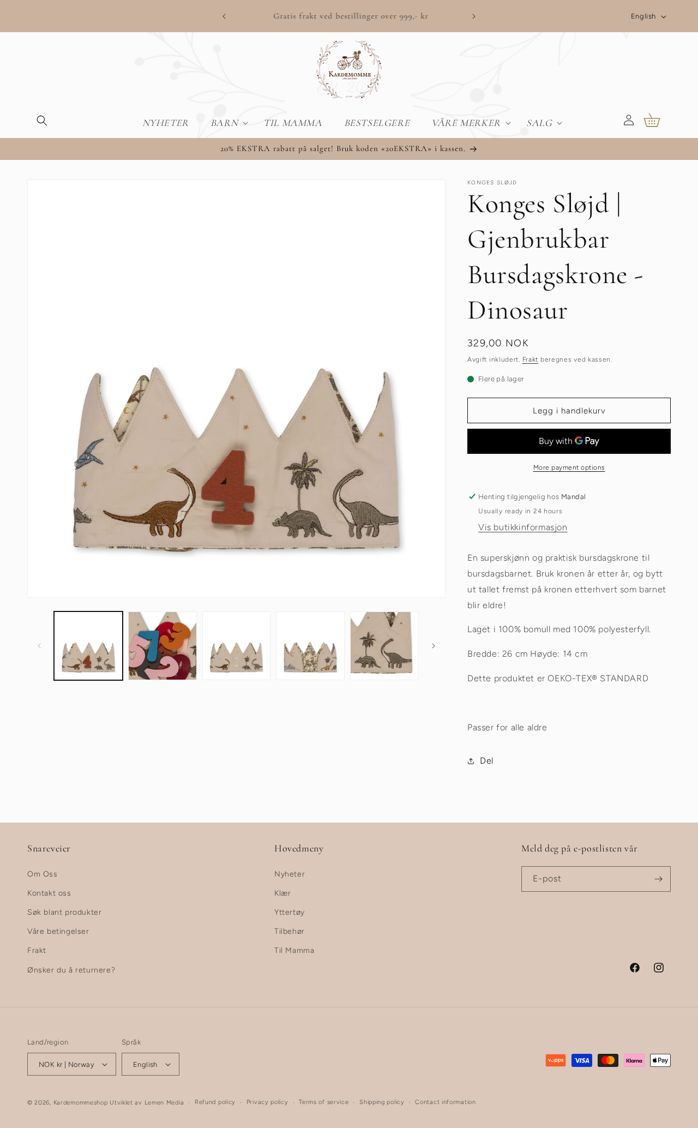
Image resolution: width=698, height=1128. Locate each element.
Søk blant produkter (64, 912)
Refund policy (215, 1102)
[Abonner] (658, 879)
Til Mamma (294, 950)
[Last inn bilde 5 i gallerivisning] (384, 645)
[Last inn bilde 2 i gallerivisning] (162, 645)
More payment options (569, 467)
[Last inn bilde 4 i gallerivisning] (310, 645)
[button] (42, 120)
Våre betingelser (58, 931)
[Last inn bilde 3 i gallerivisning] (236, 645)
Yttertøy (289, 912)
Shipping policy (382, 1102)
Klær (282, 893)
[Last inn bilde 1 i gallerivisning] (88, 645)
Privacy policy (267, 1102)
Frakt (530, 359)
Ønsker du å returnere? (71, 970)
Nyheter (289, 874)
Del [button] (487, 760)
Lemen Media (164, 1102)
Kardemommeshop (80, 1102)
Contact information (445, 1102)
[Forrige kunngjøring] (224, 16)
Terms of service (323, 1102)
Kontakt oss (49, 893)
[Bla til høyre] (434, 646)
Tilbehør (289, 931)
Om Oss (42, 874)
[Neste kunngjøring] (474, 16)
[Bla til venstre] (39, 646)
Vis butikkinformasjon (523, 527)
